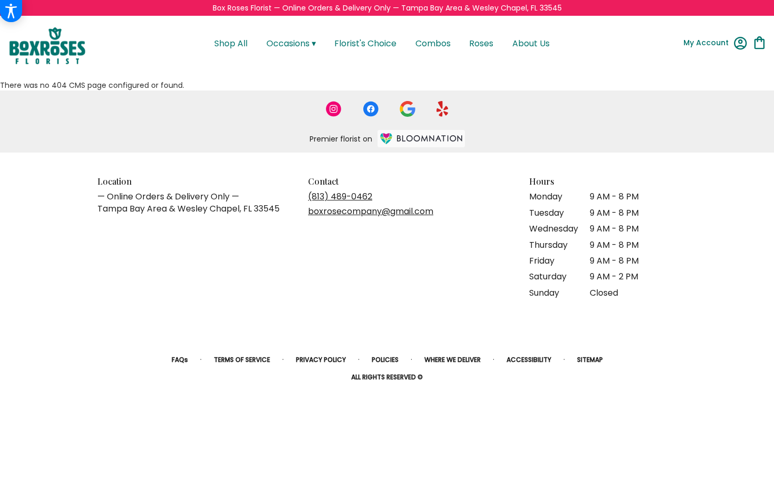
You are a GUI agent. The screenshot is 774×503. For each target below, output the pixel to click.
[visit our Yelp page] (442, 109)
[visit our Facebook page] (370, 109)
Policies (385, 359)
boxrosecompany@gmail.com (370, 211)
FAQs (180, 359)
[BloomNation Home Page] (421, 138)
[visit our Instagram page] (333, 109)
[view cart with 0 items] (759, 41)
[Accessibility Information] (11, 11)
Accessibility (529, 359)
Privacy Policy (321, 359)
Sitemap (590, 359)
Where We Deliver (452, 359)
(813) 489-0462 (340, 196)
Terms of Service (242, 359)
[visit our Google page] (407, 109)
